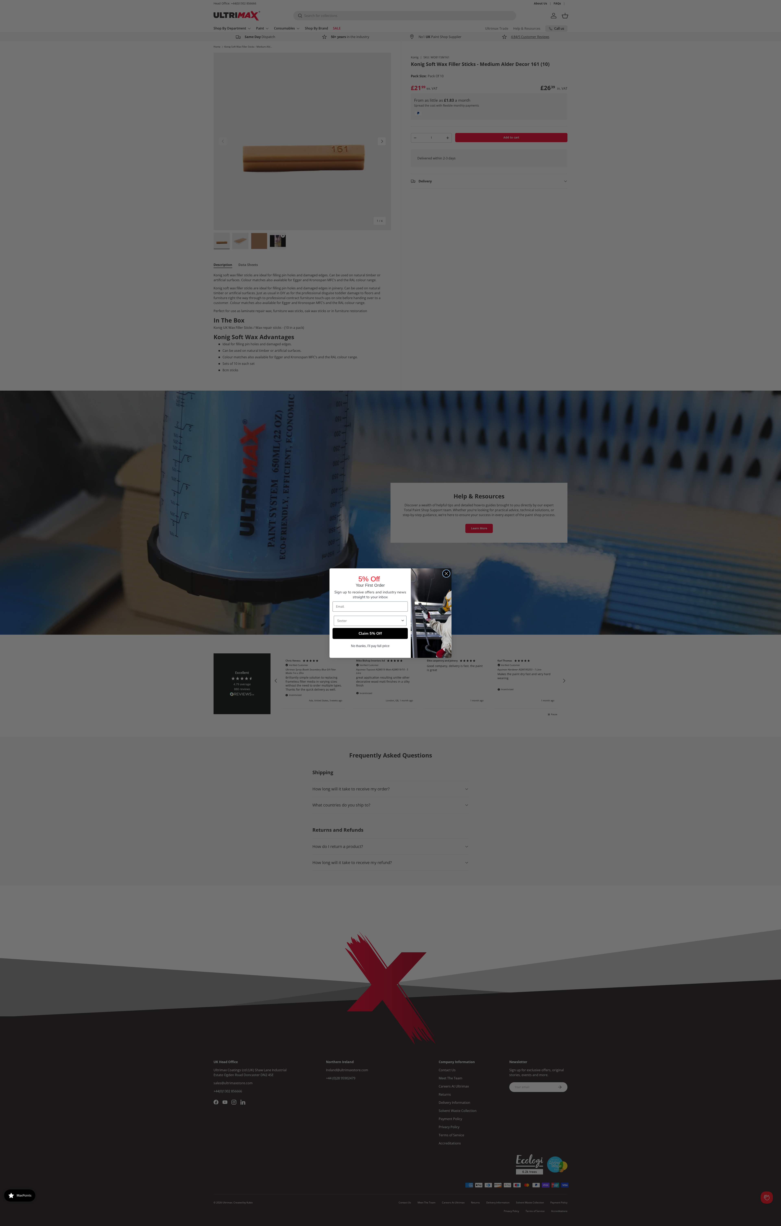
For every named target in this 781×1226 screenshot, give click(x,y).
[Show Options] (403, 621)
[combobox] (369, 621)
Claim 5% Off (370, 633)
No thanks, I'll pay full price (370, 646)
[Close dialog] (446, 573)
